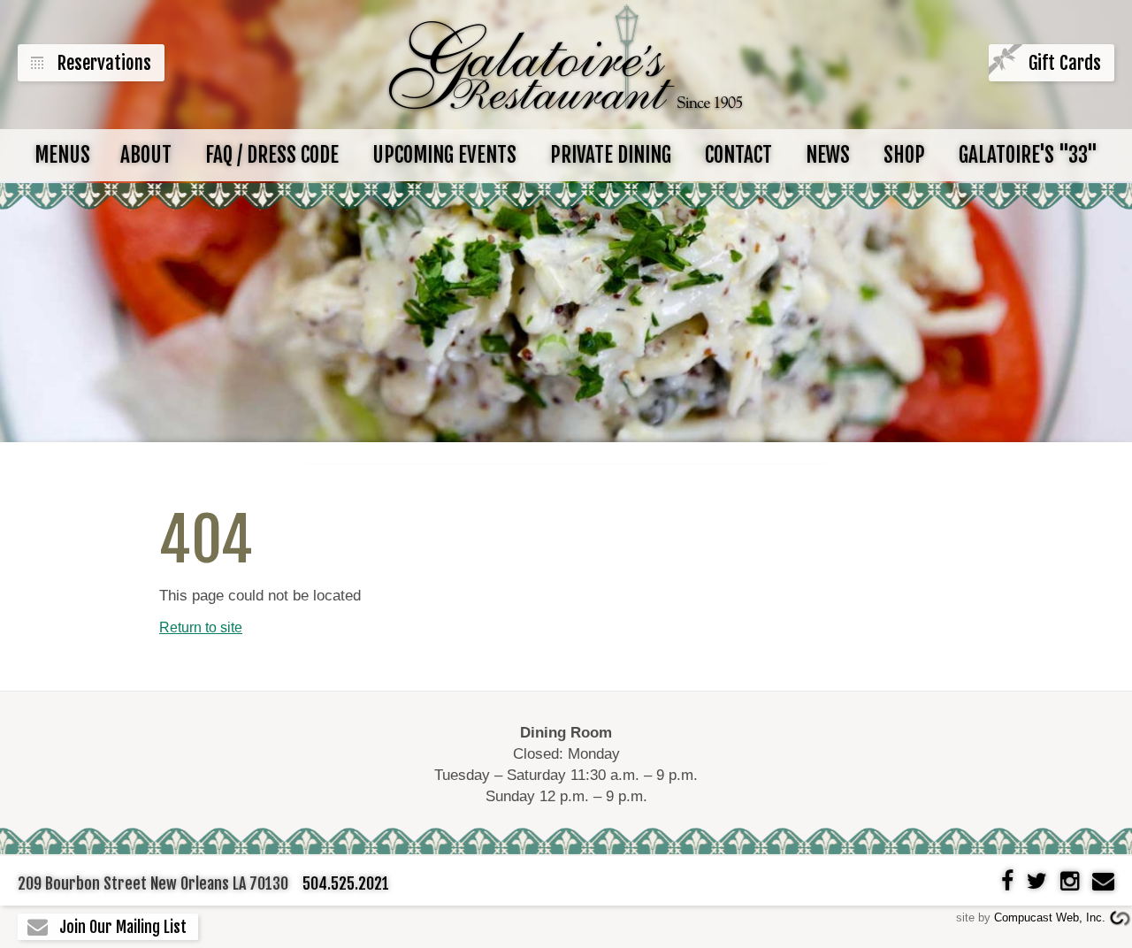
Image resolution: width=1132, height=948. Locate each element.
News (828, 155)
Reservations (104, 62)
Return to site (200, 627)
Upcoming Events (444, 155)
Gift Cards (1065, 62)
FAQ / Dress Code (272, 155)
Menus (62, 155)
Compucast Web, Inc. (1049, 917)
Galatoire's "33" (1028, 155)
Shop (904, 155)
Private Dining (610, 155)
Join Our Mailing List (123, 927)
